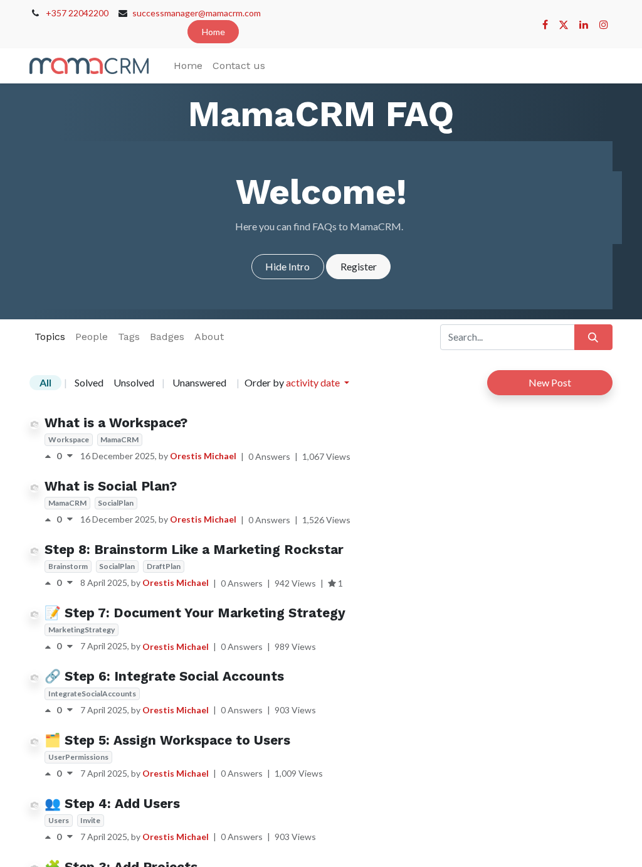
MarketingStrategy (81, 629)
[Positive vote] (50, 456)
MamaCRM (119, 439)
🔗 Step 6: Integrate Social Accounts (164, 676)
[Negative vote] (69, 456)
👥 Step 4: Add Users (112, 803)
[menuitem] (188, 65)
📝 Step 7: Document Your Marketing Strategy (195, 612)
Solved (89, 382)
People (91, 337)
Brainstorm (68, 566)
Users (58, 820)
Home (213, 31)
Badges (167, 337)
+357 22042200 (77, 13)
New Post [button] (550, 382)
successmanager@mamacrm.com (196, 13)
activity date (314, 382)
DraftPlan (164, 566)
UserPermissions (78, 757)
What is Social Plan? (111, 486)
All (45, 382)
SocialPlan (116, 503)
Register (358, 266)
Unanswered (199, 382)
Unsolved (133, 382)
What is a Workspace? (116, 422)
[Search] (593, 336)
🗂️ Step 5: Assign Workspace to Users (167, 740)
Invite (90, 820)
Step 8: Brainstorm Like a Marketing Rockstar (194, 549)
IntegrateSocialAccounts (92, 693)
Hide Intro (287, 266)
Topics (49, 337)
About (209, 337)
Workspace (68, 439)
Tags (129, 337)
